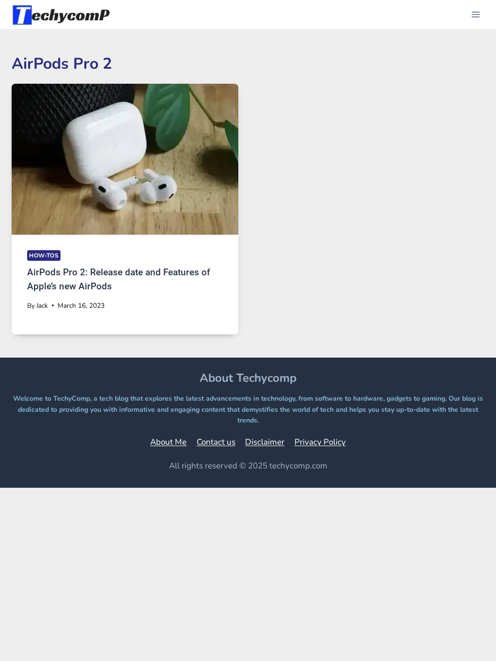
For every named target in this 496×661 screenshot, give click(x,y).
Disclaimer (264, 442)
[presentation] (125, 159)
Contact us (216, 442)
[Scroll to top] (464, 640)
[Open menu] (475, 14)
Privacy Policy (320, 442)
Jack (42, 305)
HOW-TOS (44, 255)
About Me (168, 442)
